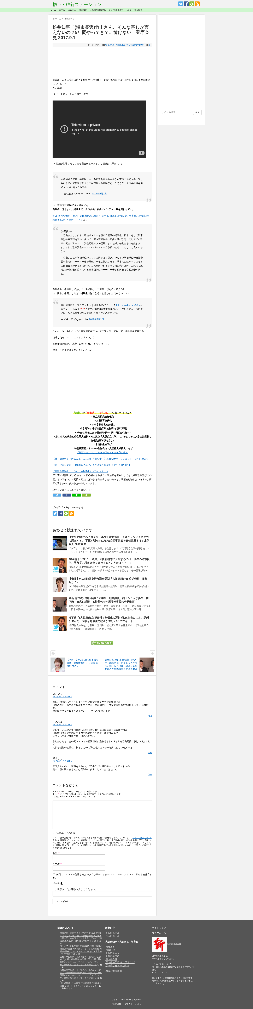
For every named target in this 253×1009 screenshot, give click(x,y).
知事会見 (110, 947)
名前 (56, 853)
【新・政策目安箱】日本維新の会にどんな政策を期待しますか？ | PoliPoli (91, 465)
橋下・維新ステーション (77, 4)
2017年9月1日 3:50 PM (62, 697)
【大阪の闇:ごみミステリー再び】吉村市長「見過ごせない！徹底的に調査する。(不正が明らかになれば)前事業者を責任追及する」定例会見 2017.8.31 (109, 541)
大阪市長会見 (112, 953)
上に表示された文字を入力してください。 (75, 889)
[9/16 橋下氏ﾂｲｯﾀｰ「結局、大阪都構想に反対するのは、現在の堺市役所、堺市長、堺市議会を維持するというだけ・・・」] (60, 565)
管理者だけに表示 (65, 833)
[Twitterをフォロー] (180, 3)
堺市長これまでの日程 (117, 965)
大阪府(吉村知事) (98, 10)
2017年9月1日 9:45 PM (62, 761)
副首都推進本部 (113, 971)
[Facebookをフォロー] (186, 3)
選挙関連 (138, 10)
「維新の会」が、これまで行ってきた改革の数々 (102, 452)
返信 (150, 716)
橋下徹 (62, 10)
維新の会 (72, 10)
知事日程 (110, 950)
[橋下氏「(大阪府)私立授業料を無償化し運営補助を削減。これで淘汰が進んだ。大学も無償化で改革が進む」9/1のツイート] (60, 623)
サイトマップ (159, 928)
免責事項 (137, 999)
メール (58, 863)
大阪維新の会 (112, 933)
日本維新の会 (112, 936)
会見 (129, 10)
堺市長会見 (111, 959)
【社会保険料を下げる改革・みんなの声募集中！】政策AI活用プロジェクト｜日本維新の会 (100, 459)
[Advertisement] (102, 62)
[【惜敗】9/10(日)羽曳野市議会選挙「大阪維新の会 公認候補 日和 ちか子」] (60, 584)
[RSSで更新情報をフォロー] (197, 3)
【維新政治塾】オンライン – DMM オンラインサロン (80, 471)
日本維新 (83, 10)
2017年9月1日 (99, 193)
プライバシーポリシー (121, 999)
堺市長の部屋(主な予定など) (120, 962)
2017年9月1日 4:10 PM (62, 725)
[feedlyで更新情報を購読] (191, 3)
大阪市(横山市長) (116, 10)
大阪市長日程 (112, 956)
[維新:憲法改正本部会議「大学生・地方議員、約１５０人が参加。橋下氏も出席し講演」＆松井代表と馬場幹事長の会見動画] (60, 604)
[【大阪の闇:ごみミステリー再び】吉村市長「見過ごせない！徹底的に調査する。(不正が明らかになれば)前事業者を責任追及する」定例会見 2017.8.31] (60, 543)
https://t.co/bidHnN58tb (128, 305)
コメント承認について (142, 838)
